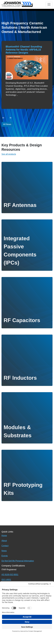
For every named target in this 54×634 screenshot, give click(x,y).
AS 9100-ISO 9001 (10, 575)
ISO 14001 (6, 580)
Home (4, 535)
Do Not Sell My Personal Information (18, 561)
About (4, 541)
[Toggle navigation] (48, 4)
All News (7, 124)
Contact (5, 546)
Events (5, 556)
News (4, 551)
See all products (9, 154)
